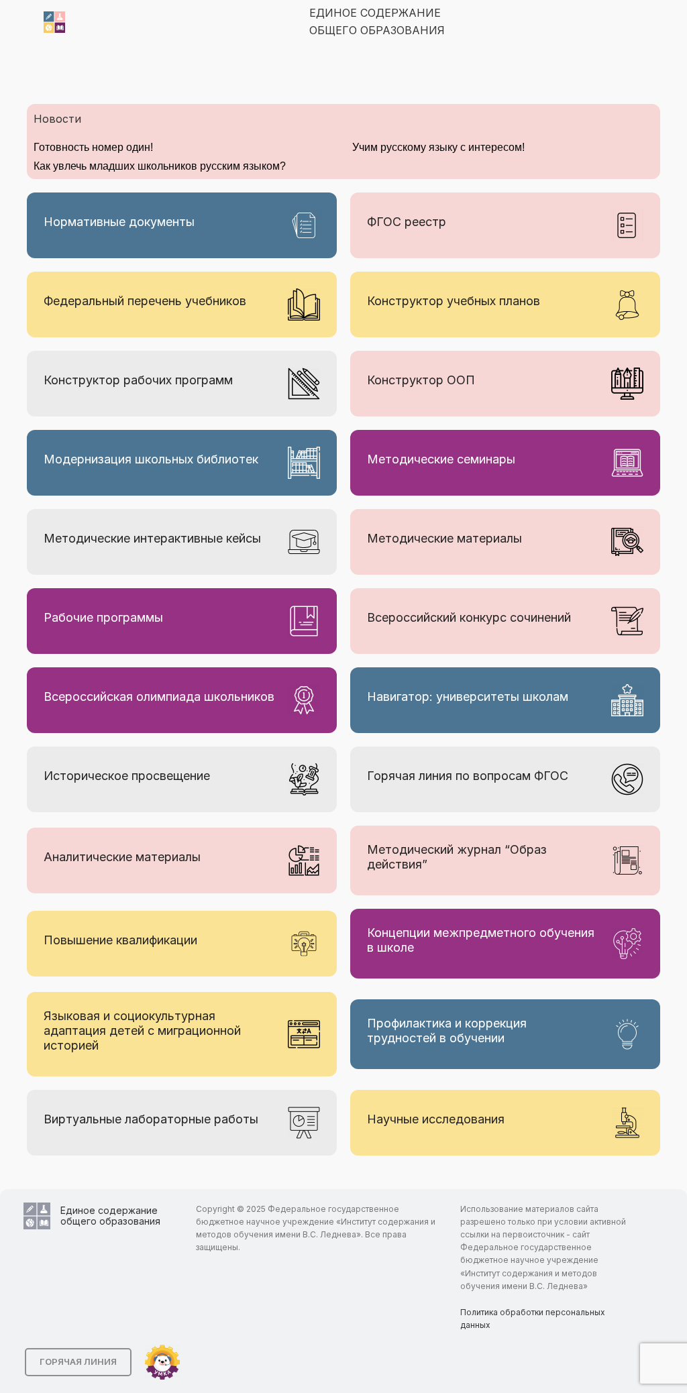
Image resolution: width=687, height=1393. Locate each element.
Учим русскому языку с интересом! (438, 147)
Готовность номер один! (93, 147)
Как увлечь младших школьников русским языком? (160, 166)
